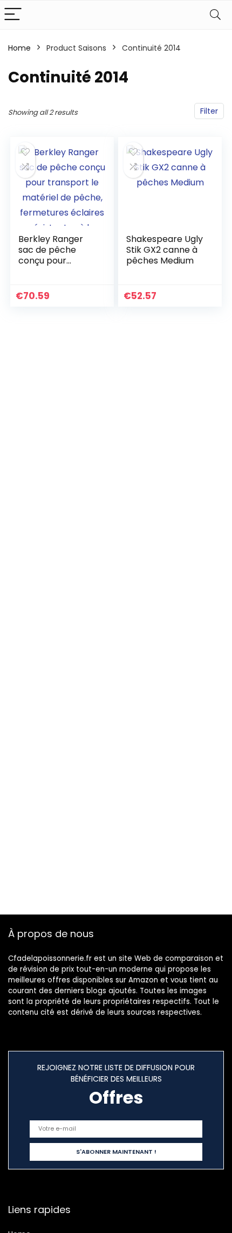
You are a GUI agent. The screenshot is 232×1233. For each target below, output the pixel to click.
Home (19, 48)
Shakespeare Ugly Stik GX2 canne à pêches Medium (164, 250)
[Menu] (13, 15)
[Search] (215, 15)
